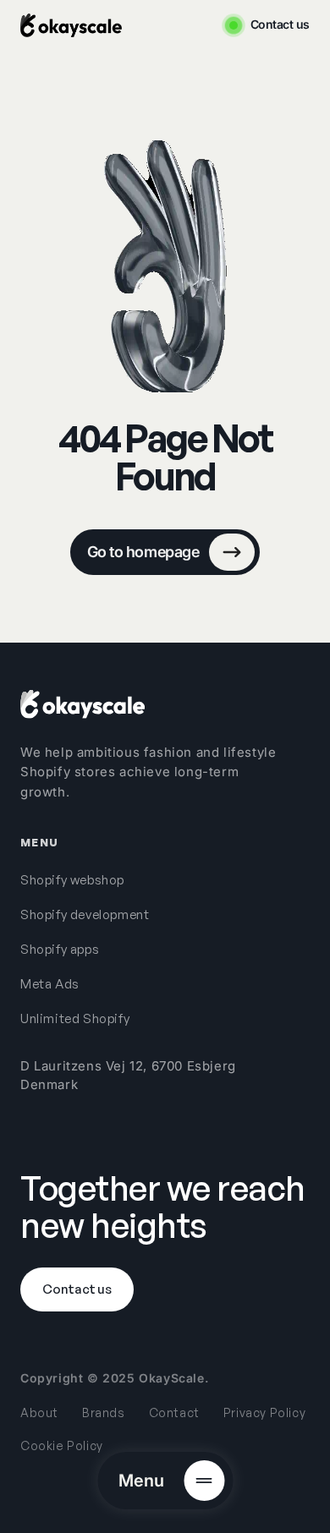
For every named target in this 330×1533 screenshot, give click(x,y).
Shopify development (84, 914)
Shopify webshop (72, 880)
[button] (165, 1480)
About (39, 1412)
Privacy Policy (264, 1412)
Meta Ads (50, 984)
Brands (103, 1412)
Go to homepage (143, 552)
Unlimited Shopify (74, 1018)
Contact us (280, 24)
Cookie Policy (61, 1445)
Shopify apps (59, 949)
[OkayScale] (82, 704)
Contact (174, 1412)
